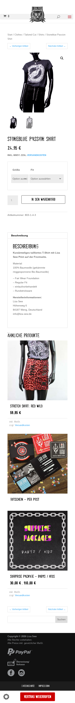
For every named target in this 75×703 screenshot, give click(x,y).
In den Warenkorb (43, 199)
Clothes (18, 34)
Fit (32, 169)
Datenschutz (28, 686)
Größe (16, 169)
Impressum (44, 686)
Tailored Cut (30, 34)
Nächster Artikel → (57, 46)
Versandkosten (36, 155)
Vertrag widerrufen (37, 697)
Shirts (41, 34)
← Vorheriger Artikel (18, 46)
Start (10, 34)
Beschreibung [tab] (19, 235)
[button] (62, 58)
